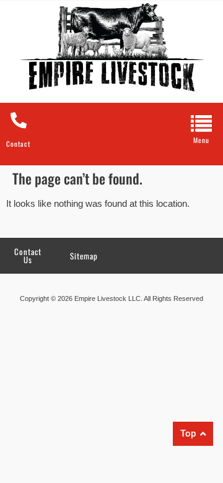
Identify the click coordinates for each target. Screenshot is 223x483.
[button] (201, 127)
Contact (18, 144)
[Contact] (19, 120)
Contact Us (28, 255)
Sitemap (84, 256)
